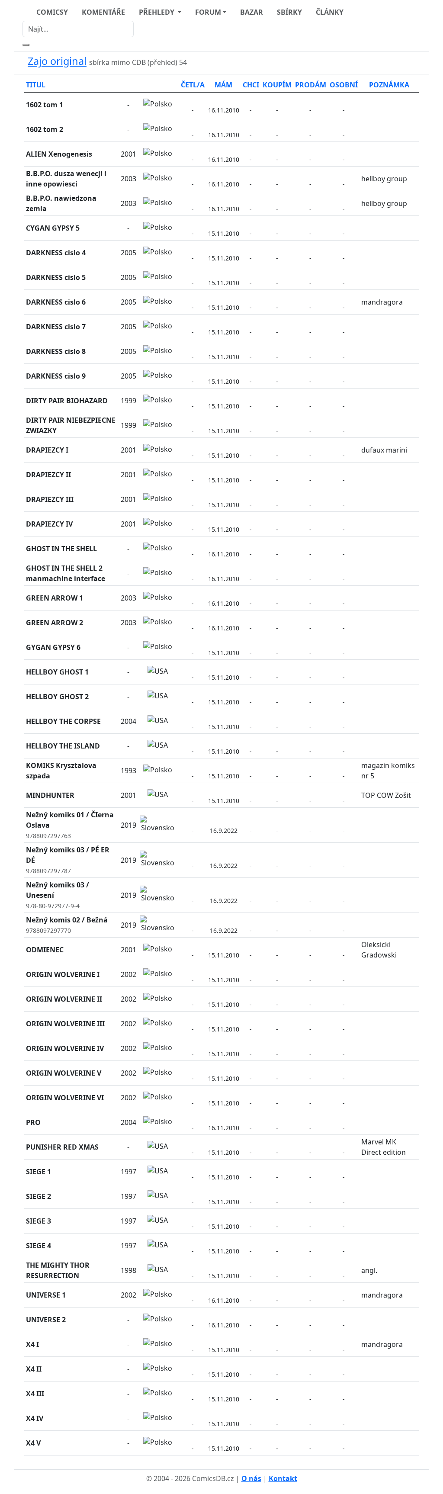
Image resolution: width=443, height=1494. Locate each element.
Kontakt (283, 1478)
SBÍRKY (289, 12)
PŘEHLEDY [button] (157, 12)
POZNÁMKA (389, 85)
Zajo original (57, 61)
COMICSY (52, 12)
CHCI (251, 85)
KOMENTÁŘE (103, 12)
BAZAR (251, 12)
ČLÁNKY (329, 12)
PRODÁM (310, 85)
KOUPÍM (277, 85)
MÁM (223, 85)
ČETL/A (193, 85)
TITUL (35, 85)
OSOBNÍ (344, 85)
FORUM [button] (208, 12)
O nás (251, 1478)
